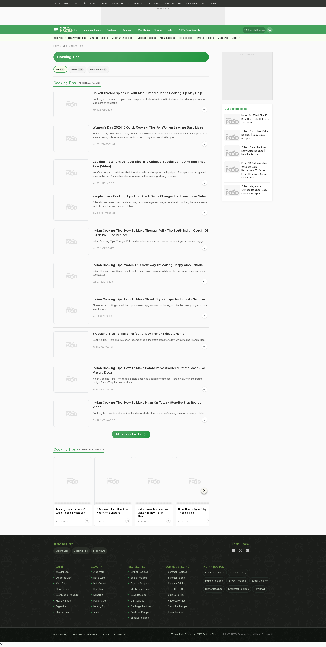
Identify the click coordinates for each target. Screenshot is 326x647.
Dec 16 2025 (62, 521)
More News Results (128, 434)
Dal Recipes (137, 600)
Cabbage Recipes (141, 606)
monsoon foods (92, 30)
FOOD (115, 3)
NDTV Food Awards (189, 30)
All (60, 69)
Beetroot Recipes (140, 612)
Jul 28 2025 (143, 521)
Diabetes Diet (63, 577)
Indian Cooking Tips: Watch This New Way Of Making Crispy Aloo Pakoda (148, 265)
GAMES (157, 3)
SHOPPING (170, 3)
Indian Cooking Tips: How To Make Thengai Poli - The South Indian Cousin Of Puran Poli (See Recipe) (150, 233)
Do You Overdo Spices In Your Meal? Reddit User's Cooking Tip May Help (147, 93)
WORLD (66, 3)
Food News (99, 550)
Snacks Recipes (99, 38)
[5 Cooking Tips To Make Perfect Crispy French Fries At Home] (71, 344)
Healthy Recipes (77, 38)
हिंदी (85, 3)
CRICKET (105, 3)
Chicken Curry (238, 572)
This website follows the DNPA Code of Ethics (194, 634)
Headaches (62, 612)
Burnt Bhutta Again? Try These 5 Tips (192, 511)
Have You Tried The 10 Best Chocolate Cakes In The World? (255, 119)
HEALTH (138, 3)
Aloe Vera (98, 571)
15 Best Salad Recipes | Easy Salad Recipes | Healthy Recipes (254, 151)
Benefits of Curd (177, 589)
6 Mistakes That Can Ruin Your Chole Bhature (112, 511)
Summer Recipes (177, 571)
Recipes (127, 30)
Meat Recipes (167, 38)
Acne (96, 612)
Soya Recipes (138, 594)
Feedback (92, 634)
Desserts (223, 38)
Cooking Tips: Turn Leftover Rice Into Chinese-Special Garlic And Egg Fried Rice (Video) (149, 164)
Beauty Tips (100, 606)
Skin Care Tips (176, 594)
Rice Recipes (186, 38)
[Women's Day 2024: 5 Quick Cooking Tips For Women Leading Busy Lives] (71, 138)
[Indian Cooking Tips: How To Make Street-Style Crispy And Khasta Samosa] (71, 310)
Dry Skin (98, 589)
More (235, 38)
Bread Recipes (205, 38)
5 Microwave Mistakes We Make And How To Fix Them (153, 513)
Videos (158, 30)
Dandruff (98, 594)
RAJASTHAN (192, 3)
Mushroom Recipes (141, 589)
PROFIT (77, 3)
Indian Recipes (213, 566)
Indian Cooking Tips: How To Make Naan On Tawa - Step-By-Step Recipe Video (147, 405)
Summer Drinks (176, 583)
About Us (77, 634)
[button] (204, 491)
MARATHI (215, 3)
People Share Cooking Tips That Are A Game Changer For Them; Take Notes (150, 196)
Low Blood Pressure (67, 594)
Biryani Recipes (237, 580)
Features (112, 30)
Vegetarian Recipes (123, 38)
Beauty (96, 566)
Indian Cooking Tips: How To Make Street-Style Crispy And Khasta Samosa (149, 299)
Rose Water (99, 577)
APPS (180, 3)
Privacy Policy (60, 634)
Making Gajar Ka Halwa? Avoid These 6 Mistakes (70, 511)
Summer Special (177, 566)
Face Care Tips (176, 600)
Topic (64, 45)
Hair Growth (99, 583)
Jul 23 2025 (183, 521)
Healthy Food (63, 600)
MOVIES (93, 3)
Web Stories (144, 30)
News (77, 69)
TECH (148, 3)
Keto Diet (61, 583)
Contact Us (119, 634)
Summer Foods (176, 577)
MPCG (204, 3)
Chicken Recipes (147, 38)
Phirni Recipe (175, 612)
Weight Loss (62, 550)
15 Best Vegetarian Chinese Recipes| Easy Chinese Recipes (254, 190)
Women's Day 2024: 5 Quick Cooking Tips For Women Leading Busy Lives (148, 127)
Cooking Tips (76, 45)
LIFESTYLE (126, 3)
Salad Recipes (139, 577)
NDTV (57, 3)
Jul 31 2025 (102, 521)
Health (170, 30)
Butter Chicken (260, 580)
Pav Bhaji (260, 588)
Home (56, 45)
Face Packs (99, 600)
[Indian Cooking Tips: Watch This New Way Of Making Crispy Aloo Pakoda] (71, 276)
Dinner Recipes (139, 571)
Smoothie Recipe (177, 606)
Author (105, 634)
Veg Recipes (136, 566)
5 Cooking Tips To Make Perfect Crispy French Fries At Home (138, 333)
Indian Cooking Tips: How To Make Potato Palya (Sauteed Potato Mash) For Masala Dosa (149, 370)
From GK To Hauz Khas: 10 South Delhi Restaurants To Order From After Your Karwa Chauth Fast (254, 170)
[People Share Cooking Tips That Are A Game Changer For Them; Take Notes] (71, 207)
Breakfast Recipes (238, 588)
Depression (62, 589)
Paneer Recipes (140, 583)
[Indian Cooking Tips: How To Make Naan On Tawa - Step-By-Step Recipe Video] (71, 413)
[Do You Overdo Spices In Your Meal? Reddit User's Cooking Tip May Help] (71, 104)
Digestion (61, 606)
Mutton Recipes (214, 580)
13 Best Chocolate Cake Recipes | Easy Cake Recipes (254, 135)
